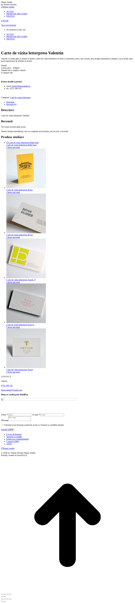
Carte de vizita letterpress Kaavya (20, 325)
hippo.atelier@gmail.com (11, 390)
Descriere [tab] (10, 102)
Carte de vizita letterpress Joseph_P (21, 280)
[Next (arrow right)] (5, 601)
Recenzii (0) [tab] (11, 104)
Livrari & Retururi (13, 434)
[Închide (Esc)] (10, 594)
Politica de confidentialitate (17, 439)
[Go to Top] (67, 591)
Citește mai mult (13, 147)
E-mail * (36, 415)
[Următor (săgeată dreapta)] (5, 596)
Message (4, 420)
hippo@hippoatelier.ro (21, 86)
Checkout (12, 25)
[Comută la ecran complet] (5, 594)
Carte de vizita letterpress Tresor (19, 370)
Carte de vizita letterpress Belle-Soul (21, 145)
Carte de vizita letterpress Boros (19, 190)
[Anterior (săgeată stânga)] (2, 596)
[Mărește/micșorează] (2, 594)
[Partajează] (7, 594)
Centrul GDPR (12, 441)
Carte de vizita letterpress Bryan (19, 235)
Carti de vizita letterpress (20, 97)
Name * (4, 415)
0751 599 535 (7, 385)
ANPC (9, 444)
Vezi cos (4, 25)
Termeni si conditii (14, 437)
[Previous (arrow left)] (2, 601)
